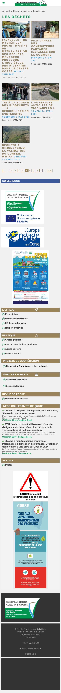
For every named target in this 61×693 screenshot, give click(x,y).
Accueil (6, 11)
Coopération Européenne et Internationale (27, 366)
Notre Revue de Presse (16, 398)
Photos (8, 465)
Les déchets (39, 11)
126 (49, 170)
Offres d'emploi (13, 353)
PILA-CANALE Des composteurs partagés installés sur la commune (43, 47)
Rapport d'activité (14, 328)
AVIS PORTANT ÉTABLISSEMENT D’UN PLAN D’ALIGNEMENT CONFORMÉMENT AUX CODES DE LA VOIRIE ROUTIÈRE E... (29, 434)
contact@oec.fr (34, 648)
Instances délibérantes (16, 318)
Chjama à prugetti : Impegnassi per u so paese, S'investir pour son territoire (30, 412)
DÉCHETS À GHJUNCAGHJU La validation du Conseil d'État (14, 151)
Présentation (11, 314)
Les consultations (15, 386)
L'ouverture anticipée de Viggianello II (43, 105)
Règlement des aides (15, 323)
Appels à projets (13, 349)
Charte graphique (14, 340)
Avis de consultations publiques (21, 344)
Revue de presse (21, 11)
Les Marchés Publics (16, 379)
